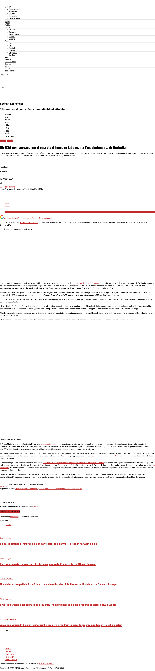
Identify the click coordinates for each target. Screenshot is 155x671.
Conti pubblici (14, 9)
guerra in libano (44, 489)
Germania (12, 32)
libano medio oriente (71, 489)
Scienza (8, 64)
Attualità (8, 59)
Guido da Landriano (7, 187)
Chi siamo (8, 651)
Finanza (12, 14)
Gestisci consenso (11, 659)
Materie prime (14, 18)
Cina (10, 46)
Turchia (12, 55)
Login (35, 506)
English (7, 68)
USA (10, 43)
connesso (14, 517)
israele (60, 489)
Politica (8, 25)
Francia (12, 30)
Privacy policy (9, 654)
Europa (7, 27)
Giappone (13, 53)
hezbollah (53, 489)
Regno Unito (14, 34)
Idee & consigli (10, 71)
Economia (8, 7)
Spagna (12, 39)
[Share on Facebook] (80, 193)
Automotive (13, 11)
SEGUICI (3, 486)
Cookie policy (9, 656)
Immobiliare (13, 16)
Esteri (7, 41)
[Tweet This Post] (80, 195)
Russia (12, 37)
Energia (7, 21)
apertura (18, 489)
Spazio (7, 57)
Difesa (7, 23)
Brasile (12, 50)
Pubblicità (8, 648)
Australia (12, 48)
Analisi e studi (10, 62)
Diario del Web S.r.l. (46, 664)
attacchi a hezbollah (30, 489)
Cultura (7, 66)
